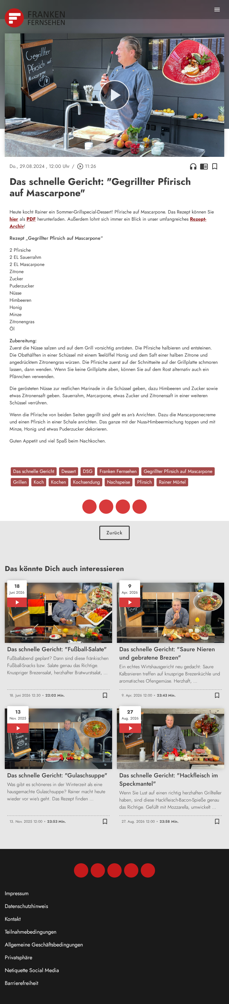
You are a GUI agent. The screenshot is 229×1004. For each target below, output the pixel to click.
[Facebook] (81, 870)
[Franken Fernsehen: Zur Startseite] (35, 17)
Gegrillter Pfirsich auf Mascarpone (178, 471)
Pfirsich (144, 482)
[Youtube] (114, 870)
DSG (87, 471)
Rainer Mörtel (172, 482)
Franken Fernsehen (118, 471)
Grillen (20, 482)
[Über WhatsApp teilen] (123, 506)
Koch (39, 482)
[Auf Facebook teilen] (89, 506)
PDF (31, 219)
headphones (193, 166)
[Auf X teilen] (106, 506)
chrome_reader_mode (204, 166)
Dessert (68, 471)
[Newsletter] (148, 870)
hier (14, 219)
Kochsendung (86, 482)
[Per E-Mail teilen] (139, 506)
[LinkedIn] (131, 870)
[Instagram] (98, 870)
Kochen (58, 482)
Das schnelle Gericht (33, 471)
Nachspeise (118, 482)
